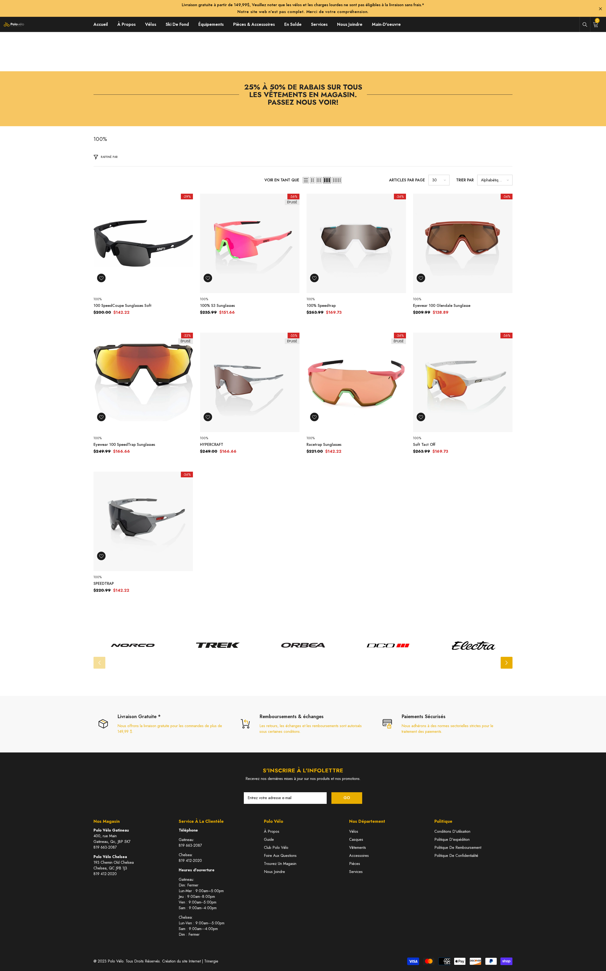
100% (98, 299)
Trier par (465, 180)
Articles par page (407, 180)
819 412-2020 (105, 874)
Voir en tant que (281, 180)
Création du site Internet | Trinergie (190, 961)
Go (346, 798)
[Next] (506, 663)
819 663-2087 (105, 847)
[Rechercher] (585, 24)
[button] (306, 180)
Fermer (600, 9)
